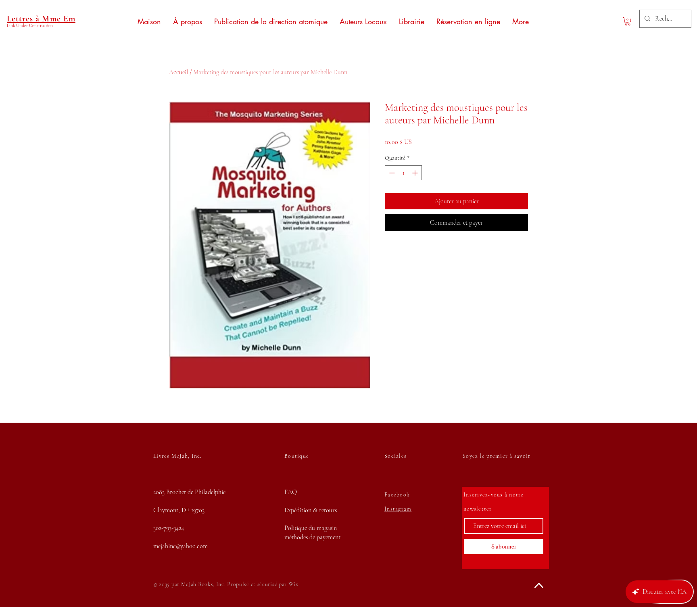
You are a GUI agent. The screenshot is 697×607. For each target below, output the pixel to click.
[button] (627, 21)
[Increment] (416, 173)
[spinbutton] (403, 173)
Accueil (178, 72)
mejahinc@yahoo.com (180, 546)
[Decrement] (391, 173)
